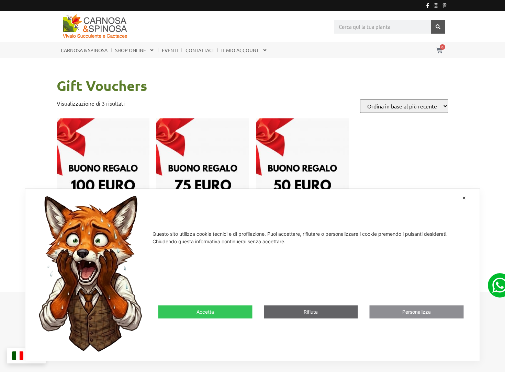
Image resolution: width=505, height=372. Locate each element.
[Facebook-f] (427, 5)
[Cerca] (438, 27)
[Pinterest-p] (444, 5)
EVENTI (170, 50)
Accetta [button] (205, 312)
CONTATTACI (200, 50)
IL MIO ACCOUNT (240, 50)
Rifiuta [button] (311, 312)
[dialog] (252, 275)
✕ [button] (464, 198)
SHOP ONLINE (130, 50)
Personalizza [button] (416, 312)
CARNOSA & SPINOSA (84, 50)
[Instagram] (436, 5)
